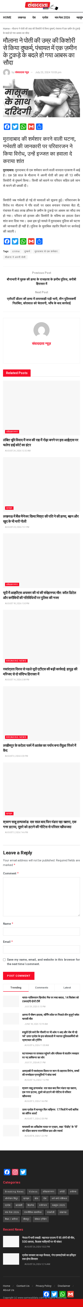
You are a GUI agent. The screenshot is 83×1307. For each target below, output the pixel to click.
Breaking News (16, 661)
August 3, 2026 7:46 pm (16, 832)
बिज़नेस (31, 1205)
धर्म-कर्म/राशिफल (59, 1198)
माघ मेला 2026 (62, 17)
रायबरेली (50, 1212)
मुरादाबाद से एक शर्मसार (46, 251)
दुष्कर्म (27, 251)
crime (16, 251)
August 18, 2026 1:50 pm (17, 603)
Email (8, 942)
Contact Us (23, 1285)
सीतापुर (26, 1219)
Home (7, 17)
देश (34, 17)
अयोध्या (73, 1191)
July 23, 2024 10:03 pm (48, 72)
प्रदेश (45, 17)
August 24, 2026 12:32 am (18, 451)
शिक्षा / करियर (11, 1219)
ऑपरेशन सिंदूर (11, 1198)
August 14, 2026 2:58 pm (17, 680)
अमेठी (62, 1191)
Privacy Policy (43, 1285)
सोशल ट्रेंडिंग (41, 1219)
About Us (8, 1290)
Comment (11, 873)
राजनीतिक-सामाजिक (33, 1212)
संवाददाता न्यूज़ (22, 72)
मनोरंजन (43, 1205)
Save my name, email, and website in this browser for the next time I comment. (43, 962)
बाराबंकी (19, 1205)
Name (8, 924)
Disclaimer (64, 1285)
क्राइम (9, 508)
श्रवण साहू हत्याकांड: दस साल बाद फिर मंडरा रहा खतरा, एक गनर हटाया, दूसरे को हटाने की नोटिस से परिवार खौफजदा (49, 1092)
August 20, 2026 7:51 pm (17, 527)
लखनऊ (22, 17)
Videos (33, 1191)
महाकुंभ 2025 (58, 1205)
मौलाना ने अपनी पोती (15, 257)
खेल (36, 1198)
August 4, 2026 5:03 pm (16, 756)
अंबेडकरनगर (12, 431)
